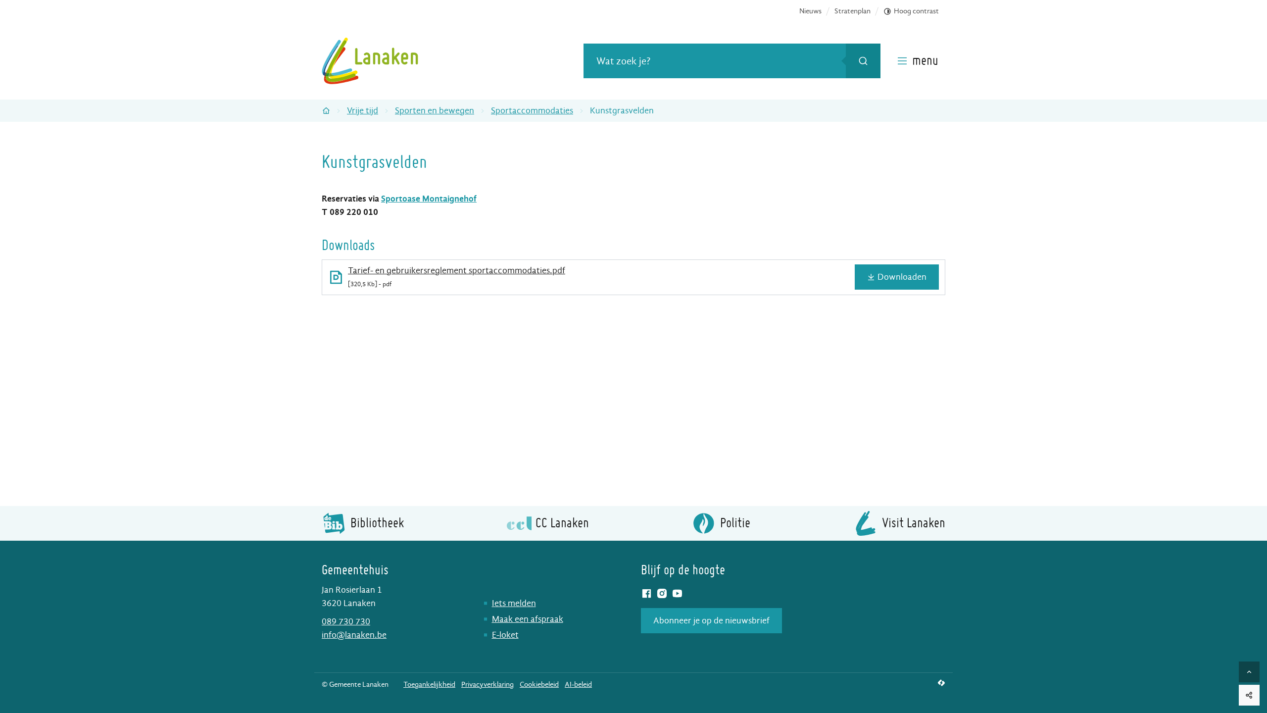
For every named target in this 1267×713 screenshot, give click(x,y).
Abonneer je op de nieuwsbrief (711, 620)
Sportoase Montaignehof (429, 199)
